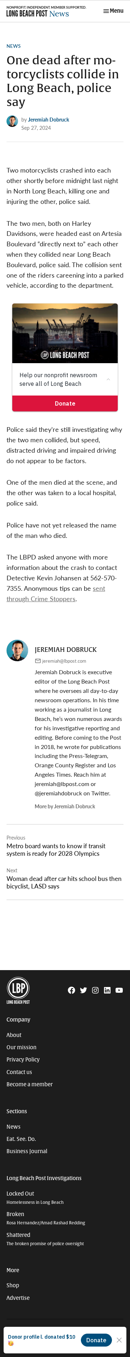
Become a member (29, 1084)
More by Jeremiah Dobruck (65, 806)
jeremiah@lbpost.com (64, 661)
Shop (12, 1285)
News (13, 46)
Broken (45, 1218)
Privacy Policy (23, 1059)
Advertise (18, 1298)
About (13, 1035)
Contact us (19, 1072)
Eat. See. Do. (21, 1139)
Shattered (45, 1239)
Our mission (21, 1047)
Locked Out (35, 1198)
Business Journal (26, 1151)
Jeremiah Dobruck (48, 119)
